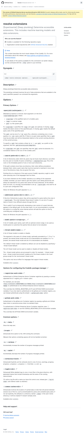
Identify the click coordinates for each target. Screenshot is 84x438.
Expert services (39, 432)
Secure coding (8, 6)
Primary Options (9, 105)
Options (7, 100)
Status (27, 432)
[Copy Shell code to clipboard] (53, 74)
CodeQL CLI (16, 6)
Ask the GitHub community (12, 415)
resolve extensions (39, 6)
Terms (17, 432)
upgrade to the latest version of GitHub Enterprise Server (51, 14)
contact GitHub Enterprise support (17, 15)
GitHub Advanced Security (39, 45)
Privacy (22, 432)
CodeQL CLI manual (27, 6)
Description (8, 85)
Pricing (32, 432)
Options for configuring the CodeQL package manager (24, 268)
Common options (10, 317)
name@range (20, 219)
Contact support (9, 417)
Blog (46, 432)
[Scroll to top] (80, 434)
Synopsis (7, 68)
